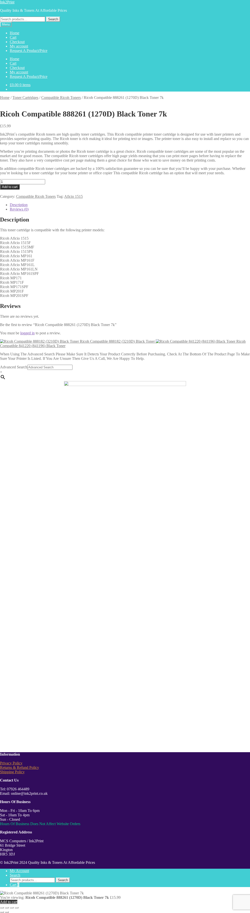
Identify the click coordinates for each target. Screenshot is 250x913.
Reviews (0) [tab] (19, 209)
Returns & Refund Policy (19, 767)
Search (53, 19)
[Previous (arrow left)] (2, 912)
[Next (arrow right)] (7, 912)
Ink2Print (7, 2)
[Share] (12, 907)
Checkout (17, 42)
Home (14, 33)
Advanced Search (13, 367)
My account (19, 46)
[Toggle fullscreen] (7, 907)
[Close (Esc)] (17, 907)
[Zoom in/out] (2, 907)
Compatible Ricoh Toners (61, 97)
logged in (27, 333)
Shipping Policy (12, 772)
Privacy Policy (11, 763)
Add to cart (10, 187)
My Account (19, 871)
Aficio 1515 (73, 196)
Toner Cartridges (25, 97)
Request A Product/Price (28, 50)
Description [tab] (19, 205)
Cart (13, 37)
